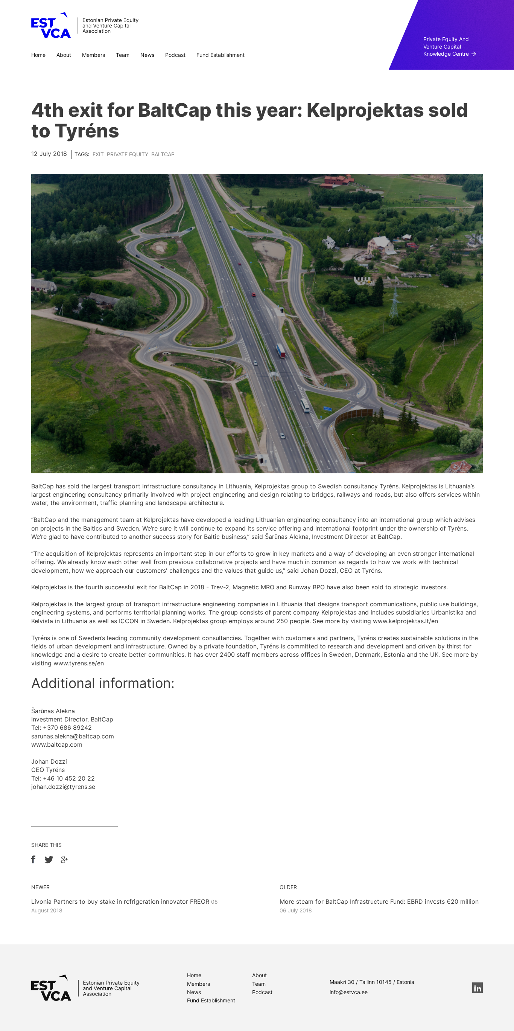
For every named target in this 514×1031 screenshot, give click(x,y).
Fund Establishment (220, 55)
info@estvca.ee (349, 992)
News (147, 55)
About (63, 55)
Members (93, 55)
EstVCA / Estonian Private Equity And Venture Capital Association (84, 25)
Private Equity (127, 154)
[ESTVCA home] (85, 988)
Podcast (175, 55)
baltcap (163, 154)
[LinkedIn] (477, 987)
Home (38, 55)
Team (122, 55)
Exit (98, 154)
